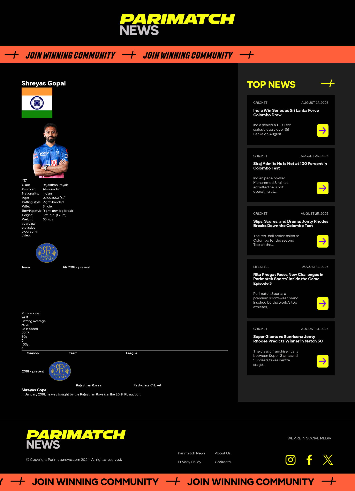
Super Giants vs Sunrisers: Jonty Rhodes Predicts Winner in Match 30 (288, 339)
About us (223, 453)
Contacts (223, 462)
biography (29, 232)
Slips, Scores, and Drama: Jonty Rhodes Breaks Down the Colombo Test (290, 223)
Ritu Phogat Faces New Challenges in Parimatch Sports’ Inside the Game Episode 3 (288, 279)
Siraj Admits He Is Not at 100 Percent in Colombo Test (290, 166)
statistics (28, 228)
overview (28, 224)
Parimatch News (191, 453)
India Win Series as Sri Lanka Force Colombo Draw (286, 113)
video (26, 235)
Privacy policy (189, 462)
